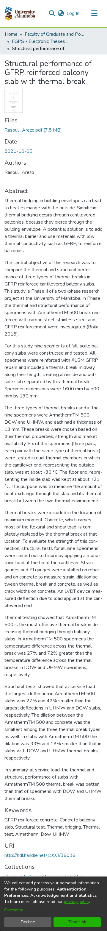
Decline (28, 922)
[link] (33, 130)
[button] (19, 13)
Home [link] (11, 34)
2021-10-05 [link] (18, 151)
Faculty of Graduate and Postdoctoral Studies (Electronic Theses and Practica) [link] (54, 34)
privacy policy (76, 902)
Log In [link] (73, 13)
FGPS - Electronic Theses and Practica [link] (41, 41)
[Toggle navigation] (94, 13)
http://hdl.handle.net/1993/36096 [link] (39, 855)
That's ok (77, 922)
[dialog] (53, 904)
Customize (13, 910)
